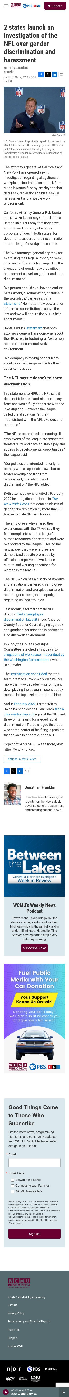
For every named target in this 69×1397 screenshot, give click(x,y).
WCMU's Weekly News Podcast (34, 908)
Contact (12, 1305)
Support (12, 1338)
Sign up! (34, 1234)
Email (12, 1154)
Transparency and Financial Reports (29, 1321)
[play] (5, 1392)
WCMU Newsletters (28, 1191)
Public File (14, 1329)
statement (12, 303)
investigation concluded (29, 674)
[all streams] (64, 1392)
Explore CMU (15, 1346)
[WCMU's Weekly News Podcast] (34, 866)
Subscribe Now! (34, 948)
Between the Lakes (28, 1179)
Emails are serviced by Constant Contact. (33, 1219)
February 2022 (25, 704)
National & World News (22, 759)
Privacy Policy (16, 1313)
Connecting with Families (32, 1185)
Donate (56, 6)
